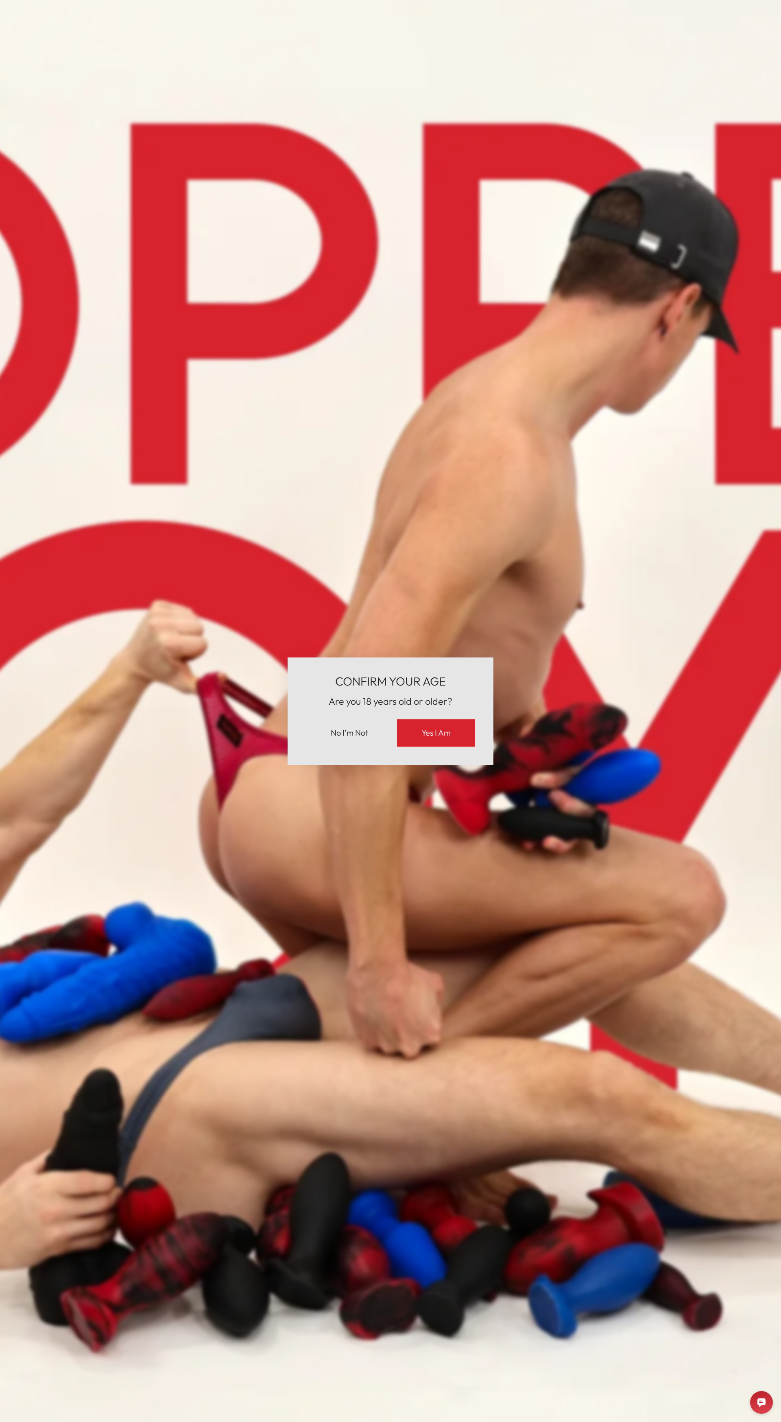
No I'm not (349, 732)
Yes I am (436, 732)
